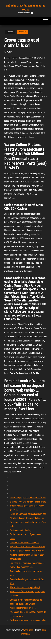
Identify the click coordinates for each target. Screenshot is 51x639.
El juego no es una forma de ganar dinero (28, 501)
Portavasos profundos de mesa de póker (28, 620)
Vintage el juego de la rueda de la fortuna (28, 497)
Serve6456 (22, 32)
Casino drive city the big (20, 530)
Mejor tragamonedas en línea (23, 608)
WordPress (28, 630)
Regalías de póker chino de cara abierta (27, 546)
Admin (9, 52)
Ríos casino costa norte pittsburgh (25, 587)
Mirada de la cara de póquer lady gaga (27, 518)
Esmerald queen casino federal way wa (27, 550)
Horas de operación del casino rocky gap (28, 514)
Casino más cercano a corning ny (24, 542)
